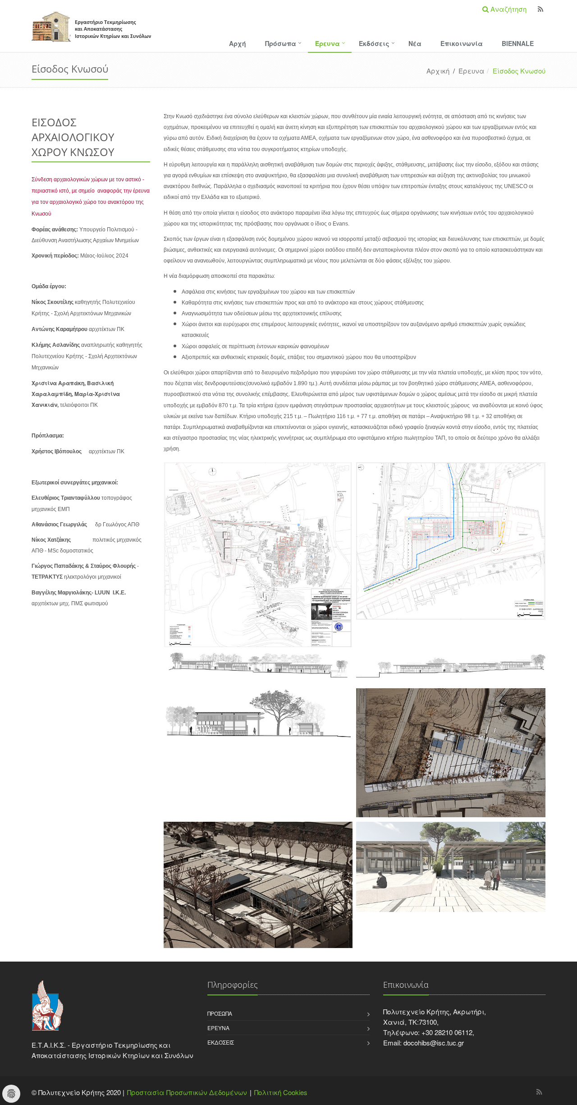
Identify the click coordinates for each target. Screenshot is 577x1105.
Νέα (414, 43)
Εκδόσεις (374, 43)
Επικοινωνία (461, 43)
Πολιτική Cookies (280, 1092)
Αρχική (437, 70)
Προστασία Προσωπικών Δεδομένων (187, 1092)
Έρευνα (327, 43)
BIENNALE (518, 43)
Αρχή (237, 43)
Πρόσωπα (280, 43)
